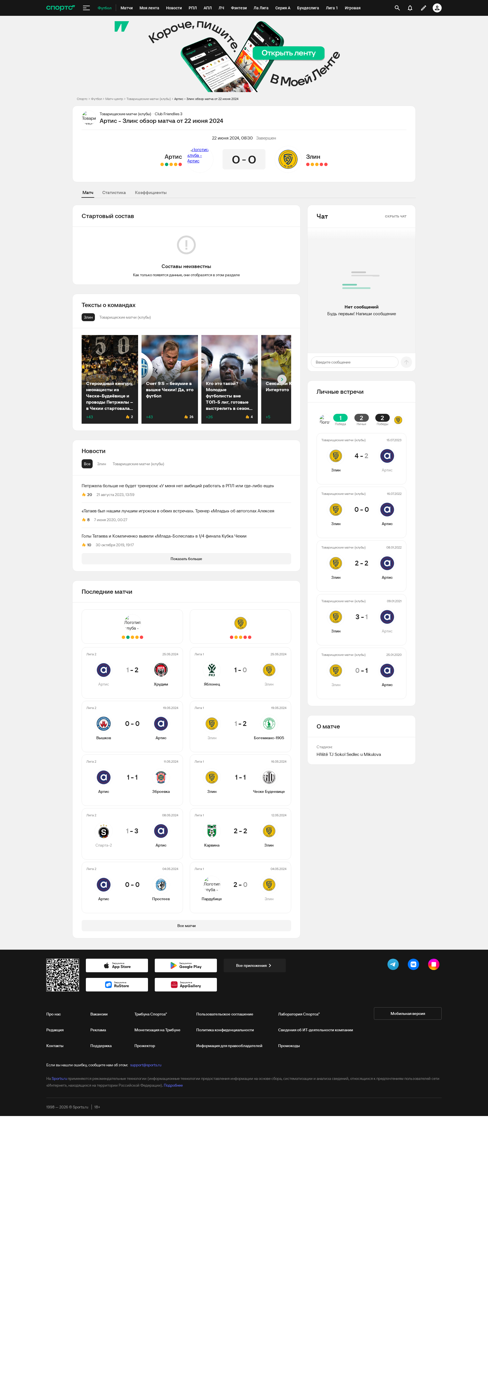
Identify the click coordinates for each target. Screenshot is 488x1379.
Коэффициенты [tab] (151, 192)
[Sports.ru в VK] (414, 965)
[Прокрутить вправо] (282, 379)
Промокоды (289, 1045)
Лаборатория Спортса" (299, 1014)
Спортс (82, 99)
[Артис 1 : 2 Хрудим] (180, 164)
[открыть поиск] (397, 8)
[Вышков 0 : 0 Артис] (175, 164)
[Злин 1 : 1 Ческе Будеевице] (317, 164)
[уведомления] (410, 8)
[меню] (86, 8)
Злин (313, 156)
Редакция (55, 1029)
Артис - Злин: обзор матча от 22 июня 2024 (206, 99)
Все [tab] (87, 463)
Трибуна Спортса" (150, 1014)
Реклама (98, 1029)
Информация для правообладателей (229, 1045)
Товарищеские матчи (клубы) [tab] (138, 463)
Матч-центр (114, 99)
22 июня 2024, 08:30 (232, 138)
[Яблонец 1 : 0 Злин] (326, 164)
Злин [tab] (101, 463)
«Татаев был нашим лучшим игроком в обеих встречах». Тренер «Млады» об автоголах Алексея (178, 511)
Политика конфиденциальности (225, 1029)
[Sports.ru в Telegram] (394, 965)
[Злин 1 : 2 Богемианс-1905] (321, 164)
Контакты (55, 1045)
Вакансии (99, 1014)
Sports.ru (59, 1078)
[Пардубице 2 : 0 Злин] (308, 164)
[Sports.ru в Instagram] (435, 965)
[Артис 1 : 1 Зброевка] (171, 164)
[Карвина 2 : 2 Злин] (312, 164)
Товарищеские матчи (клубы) (149, 99)
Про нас (53, 1014)
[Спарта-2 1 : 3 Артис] (166, 164)
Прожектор (144, 1045)
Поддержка (101, 1045)
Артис (173, 156)
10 (89, 544)
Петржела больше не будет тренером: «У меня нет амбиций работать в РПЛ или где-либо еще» (178, 485)
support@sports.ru (145, 1064)
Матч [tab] (87, 192)
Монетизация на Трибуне (157, 1029)
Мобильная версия (408, 1013)
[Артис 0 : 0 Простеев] (162, 164)
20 (89, 494)
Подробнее (173, 1085)
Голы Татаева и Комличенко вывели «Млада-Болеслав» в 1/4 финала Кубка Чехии (164, 536)
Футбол (96, 99)
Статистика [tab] (114, 192)
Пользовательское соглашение (224, 1014)
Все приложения (251, 965)
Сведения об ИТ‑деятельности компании (315, 1029)
